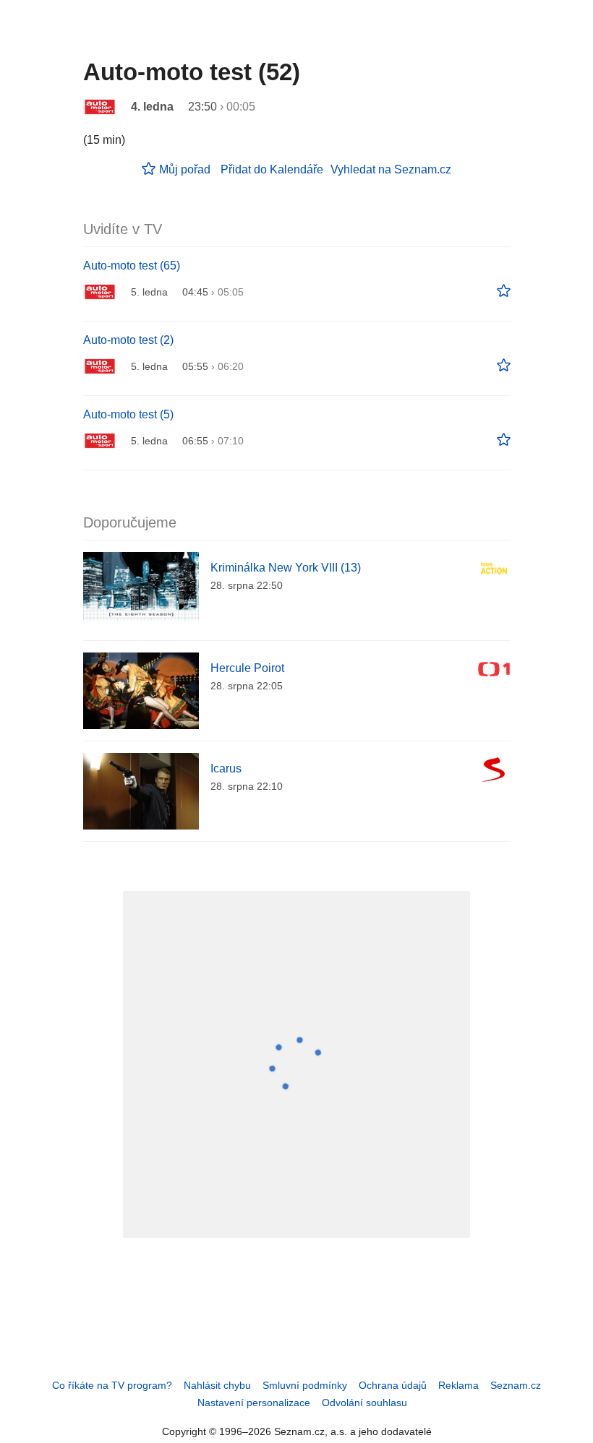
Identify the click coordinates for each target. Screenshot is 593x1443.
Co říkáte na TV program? (112, 1385)
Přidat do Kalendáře (272, 169)
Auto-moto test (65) (131, 265)
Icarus (226, 768)
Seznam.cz (515, 1385)
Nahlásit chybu (217, 1385)
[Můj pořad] (504, 291)
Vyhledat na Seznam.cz (390, 169)
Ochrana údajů (393, 1385)
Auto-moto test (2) (128, 340)
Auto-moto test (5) (128, 414)
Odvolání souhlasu (364, 1402)
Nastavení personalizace (253, 1402)
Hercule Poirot (247, 668)
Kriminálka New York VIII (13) (285, 567)
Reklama (458, 1385)
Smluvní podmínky (305, 1385)
